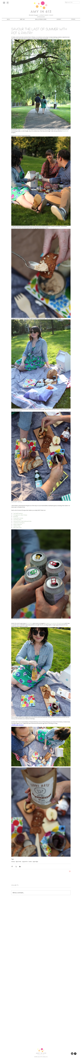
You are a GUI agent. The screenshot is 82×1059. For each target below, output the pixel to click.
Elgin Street (18, 861)
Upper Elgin (35, 861)
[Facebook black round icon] (75, 1053)
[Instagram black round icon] (72, 1053)
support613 (25, 861)
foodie (30, 861)
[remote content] (41, 725)
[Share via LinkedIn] (20, 866)
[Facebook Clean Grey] (7, 2)
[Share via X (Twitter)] (16, 866)
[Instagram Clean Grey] (4, 2)
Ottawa (13, 861)
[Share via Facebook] (12, 866)
